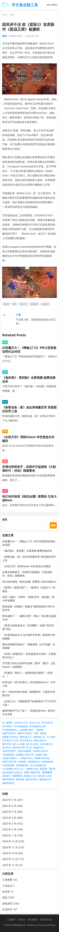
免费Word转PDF (25, 733)
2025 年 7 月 (9, 800)
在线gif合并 (38, 747)
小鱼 (18, 314)
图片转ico (6, 747)
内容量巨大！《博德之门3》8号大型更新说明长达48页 (29, 349)
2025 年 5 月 (9, 811)
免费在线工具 (25, 736)
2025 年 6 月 (9, 806)
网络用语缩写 (8, 779)
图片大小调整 (18, 744)
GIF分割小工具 (21, 722)
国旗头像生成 (40, 740)
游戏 (12, 14)
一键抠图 (39, 729)
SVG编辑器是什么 (10, 729)
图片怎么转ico (32, 744)
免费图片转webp (10, 736)
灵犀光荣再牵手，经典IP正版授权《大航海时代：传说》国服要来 (29, 468)
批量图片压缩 (32, 768)
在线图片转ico (26, 758)
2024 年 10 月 (10, 853)
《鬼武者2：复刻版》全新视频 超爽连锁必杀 (29, 379)
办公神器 (51, 736)
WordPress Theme (35, 925)
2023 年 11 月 (10, 865)
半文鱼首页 (33, 919)
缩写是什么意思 (45, 775)
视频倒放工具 (45, 779)
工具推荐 (7, 879)
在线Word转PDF (40, 751)
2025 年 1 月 (9, 835)
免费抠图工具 (39, 736)
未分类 (6, 891)
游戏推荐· (6, 775)
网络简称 (20, 779)
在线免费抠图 (8, 754)
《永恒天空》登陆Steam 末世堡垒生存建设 (28, 439)
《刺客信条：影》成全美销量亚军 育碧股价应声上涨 (29, 409)
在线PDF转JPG (9, 751)
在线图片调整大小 (10, 758)
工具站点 (7, 885)
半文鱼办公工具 (10, 740)
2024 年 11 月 (10, 847)
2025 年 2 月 (9, 829)
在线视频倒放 (22, 765)
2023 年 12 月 (10, 859)
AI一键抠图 (7, 722)
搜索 (4, 519)
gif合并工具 (34, 722)
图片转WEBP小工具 (22, 747)
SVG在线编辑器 (21, 726)
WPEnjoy (51, 925)
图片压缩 (6, 743)
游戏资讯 (45, 304)
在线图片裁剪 (41, 754)
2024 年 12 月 (10, 841)
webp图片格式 (26, 729)
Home (5, 14)
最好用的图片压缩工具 (12, 772)
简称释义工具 (30, 775)
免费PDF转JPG (9, 733)
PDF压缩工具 (47, 722)
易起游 (6, 304)
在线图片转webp (42, 758)
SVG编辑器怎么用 (37, 726)
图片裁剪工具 (46, 744)
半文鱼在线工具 (25, 4)
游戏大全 (23, 304)
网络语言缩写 (31, 779)
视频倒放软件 (8, 783)
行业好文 (7, 909)
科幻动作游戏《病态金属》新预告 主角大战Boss (29, 498)
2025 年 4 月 (9, 817)
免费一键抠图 (40, 733)
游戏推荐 (34, 304)
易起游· (52, 768)
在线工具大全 (9, 761)
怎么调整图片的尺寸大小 (13, 768)
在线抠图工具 (33, 761)
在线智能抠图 (8, 765)
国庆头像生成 (26, 740)
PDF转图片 (7, 726)
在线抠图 (22, 761)
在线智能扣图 (47, 761)
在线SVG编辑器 (24, 751)
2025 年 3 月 (9, 823)
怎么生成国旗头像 (38, 765)
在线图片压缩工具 (25, 754)
